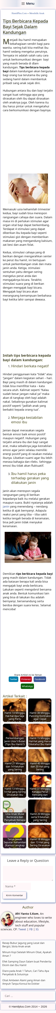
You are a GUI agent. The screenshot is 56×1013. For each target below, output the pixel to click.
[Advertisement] (28, 144)
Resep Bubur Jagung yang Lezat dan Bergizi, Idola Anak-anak (23, 944)
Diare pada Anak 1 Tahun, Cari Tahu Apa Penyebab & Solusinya (25, 972)
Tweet (22, 929)
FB (31, 929)
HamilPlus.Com (19, 13)
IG (37, 929)
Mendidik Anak (36, 13)
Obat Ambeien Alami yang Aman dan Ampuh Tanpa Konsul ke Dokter (23, 982)
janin (6, 506)
